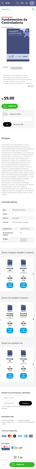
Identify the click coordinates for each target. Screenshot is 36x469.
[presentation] (33, 274)
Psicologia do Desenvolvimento (9, 360)
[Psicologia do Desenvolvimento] (9, 353)
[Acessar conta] (26, 3)
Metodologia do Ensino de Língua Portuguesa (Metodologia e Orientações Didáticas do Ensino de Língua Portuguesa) (23, 269)
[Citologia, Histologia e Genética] (9, 308)
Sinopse (5, 67)
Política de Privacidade (24, 420)
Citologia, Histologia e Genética (9, 314)
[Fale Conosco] (17, 3)
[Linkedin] (21, 457)
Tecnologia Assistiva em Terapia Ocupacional (23, 314)
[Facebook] (18, 457)
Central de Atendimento (8, 420)
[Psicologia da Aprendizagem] (23, 353)
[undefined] (18, 45)
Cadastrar (25, 403)
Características (16, 68)
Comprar (12, 106)
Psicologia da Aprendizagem (23, 360)
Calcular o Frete (15, 114)
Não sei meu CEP (18, 124)
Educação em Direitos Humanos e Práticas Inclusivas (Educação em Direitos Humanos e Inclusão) (9, 269)
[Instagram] (15, 457)
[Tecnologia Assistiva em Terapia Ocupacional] (23, 308)
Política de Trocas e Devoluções (26, 422)
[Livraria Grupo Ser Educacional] (7, 3)
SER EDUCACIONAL (7, 17)
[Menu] (2, 3)
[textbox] (17, 9)
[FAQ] (22, 3)
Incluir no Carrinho (10, 285)
